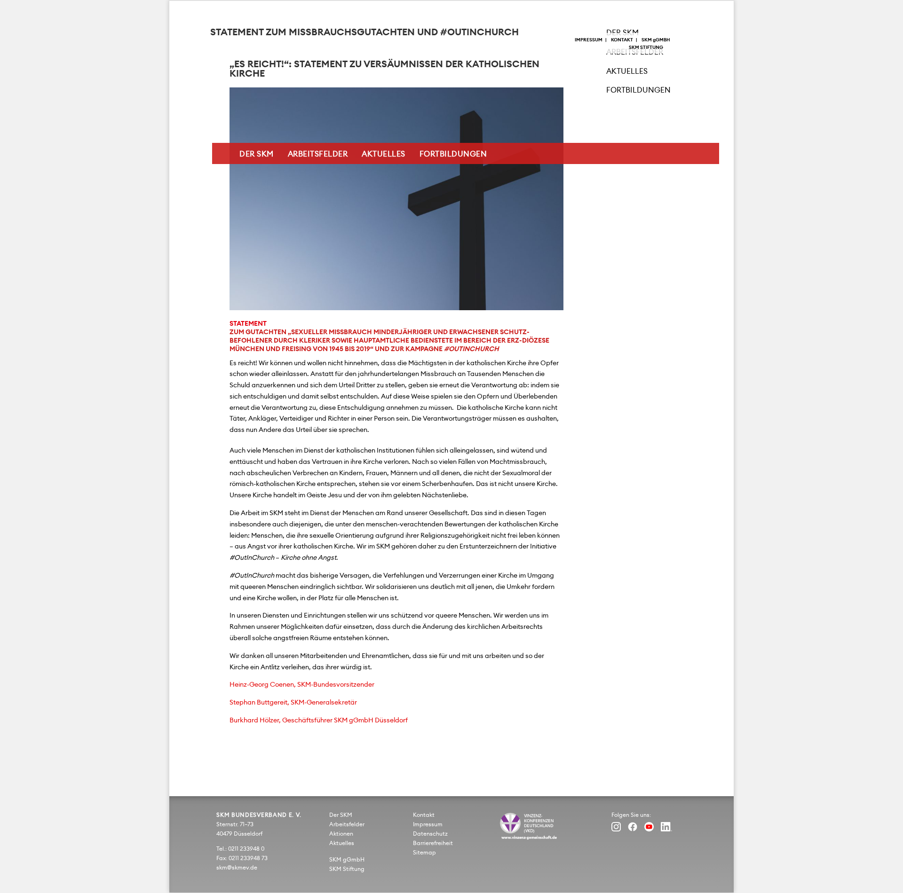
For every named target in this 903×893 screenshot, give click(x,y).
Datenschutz (430, 834)
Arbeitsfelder (318, 154)
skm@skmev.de (236, 867)
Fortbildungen (453, 154)
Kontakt (622, 40)
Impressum (588, 40)
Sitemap (424, 852)
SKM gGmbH (346, 859)
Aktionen (341, 834)
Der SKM (256, 154)
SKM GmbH (656, 40)
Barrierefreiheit (433, 843)
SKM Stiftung (646, 47)
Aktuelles (383, 154)
